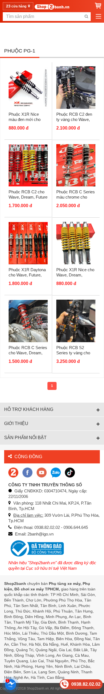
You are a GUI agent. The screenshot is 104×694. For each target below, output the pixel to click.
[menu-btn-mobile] (98, 16)
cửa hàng (16, 6)
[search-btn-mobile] (86, 16)
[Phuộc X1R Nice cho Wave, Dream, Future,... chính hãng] (76, 243)
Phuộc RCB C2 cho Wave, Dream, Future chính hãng (28, 197)
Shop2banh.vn (38, 688)
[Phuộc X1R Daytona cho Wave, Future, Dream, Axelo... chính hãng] (28, 243)
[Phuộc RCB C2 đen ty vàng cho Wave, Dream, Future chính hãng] (76, 87)
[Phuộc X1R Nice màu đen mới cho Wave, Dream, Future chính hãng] (28, 87)
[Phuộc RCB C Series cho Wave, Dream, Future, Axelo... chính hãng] (28, 321)
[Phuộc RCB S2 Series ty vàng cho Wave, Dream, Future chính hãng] (76, 321)
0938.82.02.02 (85, 684)
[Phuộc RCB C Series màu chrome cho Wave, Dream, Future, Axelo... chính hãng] (76, 165)
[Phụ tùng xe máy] (52, 6)
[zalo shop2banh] (56, 472)
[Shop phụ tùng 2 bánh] (27, 472)
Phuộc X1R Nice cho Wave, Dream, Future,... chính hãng (75, 275)
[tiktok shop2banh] (70, 472)
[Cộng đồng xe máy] (13, 472)
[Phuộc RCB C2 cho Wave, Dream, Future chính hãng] (28, 165)
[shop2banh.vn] (42, 472)
